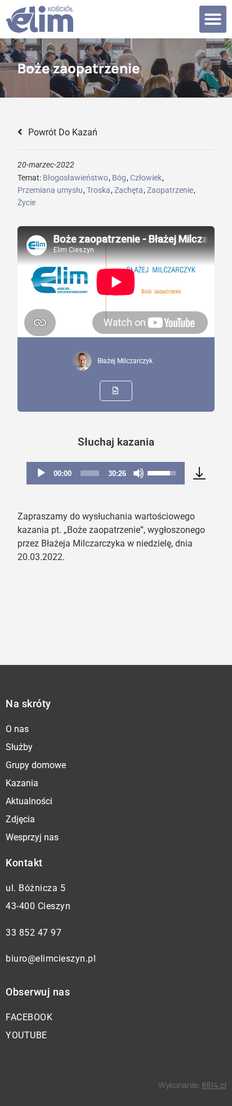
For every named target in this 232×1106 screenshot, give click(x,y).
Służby (19, 747)
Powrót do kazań (61, 132)
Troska (98, 190)
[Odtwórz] (41, 473)
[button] (212, 19)
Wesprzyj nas (32, 837)
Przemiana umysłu (50, 190)
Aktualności (29, 801)
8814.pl (214, 1084)
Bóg (119, 177)
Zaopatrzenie (170, 190)
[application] (105, 473)
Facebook (29, 1017)
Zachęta (128, 190)
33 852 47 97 (33, 932)
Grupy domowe (36, 765)
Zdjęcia (20, 819)
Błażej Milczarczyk (125, 361)
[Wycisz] (138, 473)
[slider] (90, 473)
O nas (17, 729)
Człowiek (146, 177)
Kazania (22, 783)
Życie (26, 202)
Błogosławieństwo (75, 177)
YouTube (26, 1035)
